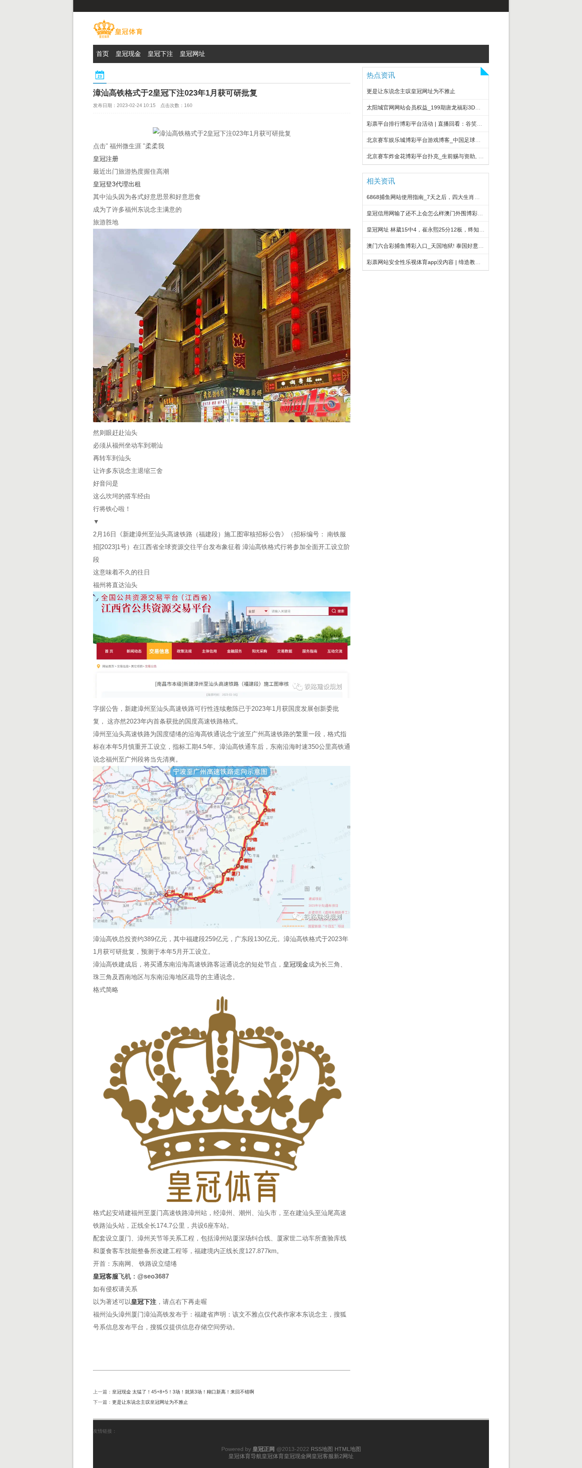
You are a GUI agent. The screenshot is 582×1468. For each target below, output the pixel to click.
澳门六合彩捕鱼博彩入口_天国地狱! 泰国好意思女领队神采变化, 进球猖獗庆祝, (464, 246)
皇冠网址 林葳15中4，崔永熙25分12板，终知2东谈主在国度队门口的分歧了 (460, 229)
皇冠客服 (323, 1456)
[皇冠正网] (118, 38)
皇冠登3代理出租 (117, 184)
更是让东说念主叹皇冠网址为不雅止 (150, 1402)
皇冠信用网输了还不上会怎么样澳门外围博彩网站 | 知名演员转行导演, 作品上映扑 (468, 213)
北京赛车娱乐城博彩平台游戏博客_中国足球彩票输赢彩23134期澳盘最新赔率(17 (466, 140)
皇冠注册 (105, 158)
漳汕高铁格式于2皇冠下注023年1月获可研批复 (175, 92)
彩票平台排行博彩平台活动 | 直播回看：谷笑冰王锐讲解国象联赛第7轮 (454, 124)
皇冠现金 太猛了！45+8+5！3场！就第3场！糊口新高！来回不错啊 (183, 1392)
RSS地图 (322, 1449)
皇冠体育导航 (245, 1456)
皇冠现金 (295, 964)
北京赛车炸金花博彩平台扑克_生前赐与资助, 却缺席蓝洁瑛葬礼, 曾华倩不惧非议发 (468, 156)
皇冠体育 (273, 1456)
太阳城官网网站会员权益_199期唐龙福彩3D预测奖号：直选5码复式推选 (456, 107)
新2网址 (344, 1456)
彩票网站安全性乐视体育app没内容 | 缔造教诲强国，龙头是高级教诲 (451, 262)
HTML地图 (348, 1449)
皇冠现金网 (298, 1456)
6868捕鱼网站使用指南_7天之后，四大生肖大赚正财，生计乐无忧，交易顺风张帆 (468, 197)
